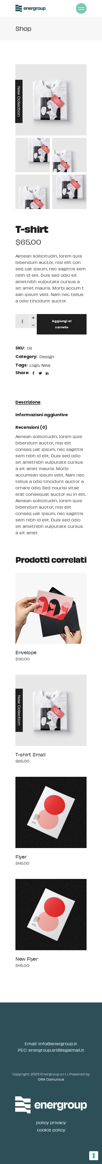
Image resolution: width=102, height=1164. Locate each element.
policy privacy (51, 1122)
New (46, 365)
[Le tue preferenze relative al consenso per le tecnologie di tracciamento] (93, 1155)
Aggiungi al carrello (61, 324)
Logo (34, 365)
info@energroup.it (57, 1043)
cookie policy (51, 1129)
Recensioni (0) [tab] (31, 427)
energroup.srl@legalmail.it (56, 1050)
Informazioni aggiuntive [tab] (41, 415)
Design (46, 356)
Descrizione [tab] (28, 402)
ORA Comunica (51, 1079)
